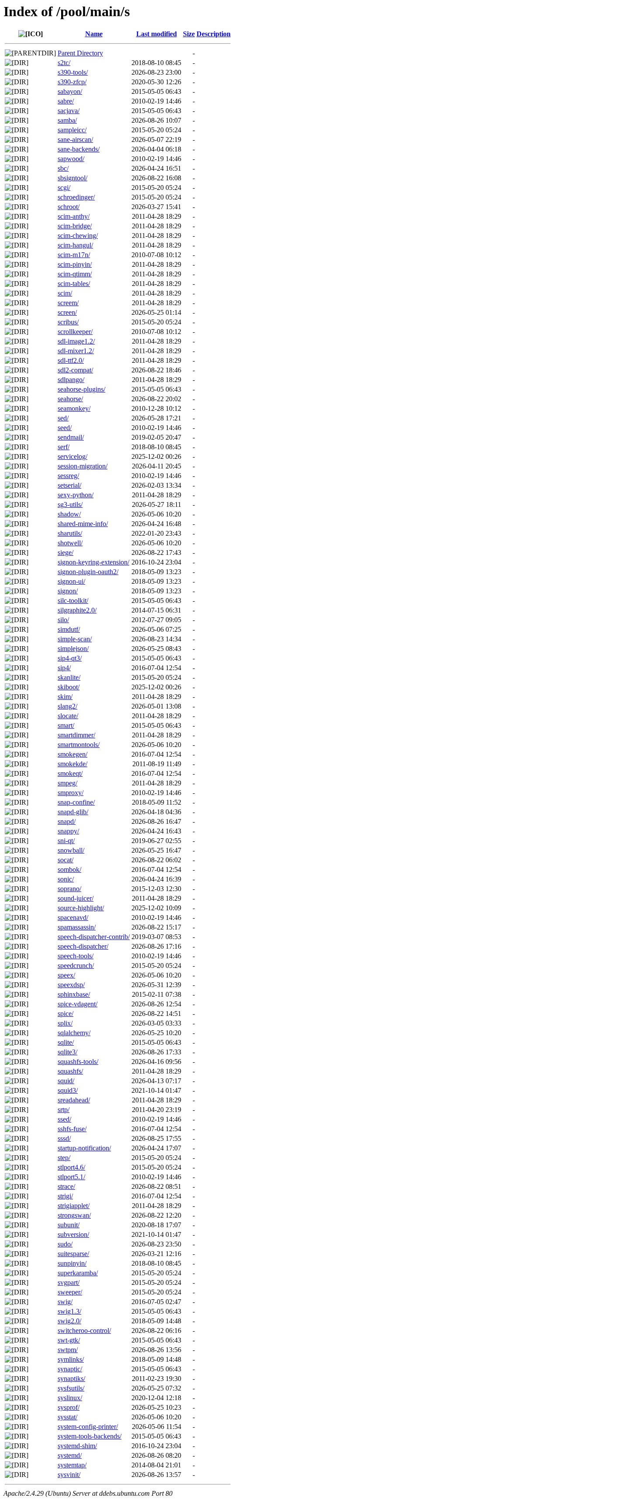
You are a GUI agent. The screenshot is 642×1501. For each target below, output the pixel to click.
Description (214, 34)
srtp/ (63, 1109)
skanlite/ (69, 677)
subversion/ (73, 1234)
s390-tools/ (73, 72)
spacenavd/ (73, 917)
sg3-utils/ (70, 504)
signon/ (68, 591)
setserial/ (69, 485)
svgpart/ (68, 1282)
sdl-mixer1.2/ (76, 351)
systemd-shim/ (77, 1445)
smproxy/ (70, 792)
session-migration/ (82, 466)
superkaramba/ (78, 1273)
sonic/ (66, 879)
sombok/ (69, 869)
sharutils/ (70, 533)
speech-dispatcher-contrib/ (94, 936)
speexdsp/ (71, 984)
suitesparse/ (73, 1253)
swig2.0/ (69, 1321)
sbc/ (63, 168)
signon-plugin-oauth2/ (88, 571)
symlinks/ (71, 1359)
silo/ (63, 619)
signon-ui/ (71, 581)
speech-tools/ (75, 956)
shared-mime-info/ (83, 523)
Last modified (156, 34)
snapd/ (67, 821)
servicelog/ (72, 456)
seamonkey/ (74, 408)
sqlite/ (66, 1042)
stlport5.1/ (71, 1177)
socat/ (65, 860)
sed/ (63, 418)
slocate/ (68, 716)
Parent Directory (80, 53)
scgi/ (64, 187)
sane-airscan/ (75, 139)
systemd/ (70, 1455)
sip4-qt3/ (70, 658)
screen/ (67, 312)
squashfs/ (70, 1071)
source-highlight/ (81, 908)
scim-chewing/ (78, 235)
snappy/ (68, 831)
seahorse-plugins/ (81, 389)
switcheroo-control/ (84, 1330)
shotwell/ (70, 543)
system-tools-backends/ (89, 1436)
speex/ (66, 975)
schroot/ (68, 206)
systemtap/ (72, 1465)
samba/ (67, 120)
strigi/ (65, 1196)
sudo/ (65, 1244)
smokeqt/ (70, 773)
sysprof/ (68, 1407)
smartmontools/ (79, 744)
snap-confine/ (76, 802)
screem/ (68, 302)
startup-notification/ (84, 1148)
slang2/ (67, 706)
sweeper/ (70, 1292)
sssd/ (64, 1138)
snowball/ (71, 850)
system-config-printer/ (88, 1426)
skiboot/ (68, 687)
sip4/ (64, 667)
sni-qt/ (66, 840)
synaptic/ (70, 1369)
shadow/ (69, 514)
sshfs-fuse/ (72, 1129)
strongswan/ (74, 1215)
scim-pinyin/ (75, 264)
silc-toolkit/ (73, 600)
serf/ (63, 447)
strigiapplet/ (74, 1205)
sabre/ (66, 101)
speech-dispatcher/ (83, 946)
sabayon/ (70, 91)
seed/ (65, 427)
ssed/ (64, 1119)
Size (189, 34)
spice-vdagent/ (77, 1004)
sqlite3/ (67, 1052)
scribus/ (68, 322)
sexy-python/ (75, 495)
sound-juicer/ (75, 898)
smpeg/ (67, 783)
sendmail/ (71, 437)
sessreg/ (68, 475)
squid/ (66, 1080)
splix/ (65, 1023)
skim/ (65, 696)
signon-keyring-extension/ (93, 562)
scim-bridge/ (75, 226)
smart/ (66, 725)
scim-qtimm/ (75, 274)
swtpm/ (68, 1349)
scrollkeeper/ (75, 331)
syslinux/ (70, 1397)
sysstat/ (67, 1417)
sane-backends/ (79, 149)
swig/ (65, 1301)
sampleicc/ (72, 130)
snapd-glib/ (73, 812)
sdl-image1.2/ (76, 341)
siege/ (65, 552)
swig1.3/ (69, 1311)
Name (94, 34)
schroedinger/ (76, 197)
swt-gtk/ (69, 1340)
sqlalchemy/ (74, 1032)
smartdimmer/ (76, 735)
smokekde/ (72, 764)
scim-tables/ (74, 283)
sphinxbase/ (74, 994)
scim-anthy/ (74, 216)
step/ (64, 1157)
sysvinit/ (69, 1474)
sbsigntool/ (72, 178)
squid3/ (68, 1090)
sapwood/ (71, 158)
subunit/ (68, 1225)
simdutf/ (69, 629)
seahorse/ (70, 399)
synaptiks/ (71, 1378)
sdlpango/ (71, 379)
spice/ (65, 1013)
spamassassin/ (77, 927)
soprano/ (69, 888)
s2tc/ (64, 62)
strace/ (66, 1186)
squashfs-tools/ (78, 1061)
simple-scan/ (75, 639)
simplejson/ (73, 648)
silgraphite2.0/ (77, 610)
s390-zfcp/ (72, 82)
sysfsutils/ (71, 1388)
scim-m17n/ (74, 254)
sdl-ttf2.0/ (71, 360)
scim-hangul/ (75, 245)
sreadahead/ (74, 1100)
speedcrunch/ (76, 965)
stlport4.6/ (71, 1167)
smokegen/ (72, 754)
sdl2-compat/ (75, 370)
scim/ (65, 293)
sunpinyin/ (72, 1263)
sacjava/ (68, 110)
